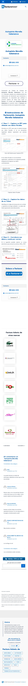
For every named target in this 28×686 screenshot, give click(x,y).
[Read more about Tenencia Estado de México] (9, 358)
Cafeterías (7, 656)
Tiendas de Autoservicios (12, 671)
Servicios (7, 665)
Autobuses (18, 653)
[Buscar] (23, 565)
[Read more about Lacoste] (9, 344)
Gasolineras (18, 659)
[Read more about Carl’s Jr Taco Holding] (9, 372)
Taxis (15, 665)
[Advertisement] (14, 21)
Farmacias (7, 659)
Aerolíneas (7, 653)
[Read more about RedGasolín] (9, 386)
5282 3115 (15, 62)
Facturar (13, 83)
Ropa (18, 662)
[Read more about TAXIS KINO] (9, 400)
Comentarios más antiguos (10, 464)
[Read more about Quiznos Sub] (9, 432)
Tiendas (6, 668)
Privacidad (17, 682)
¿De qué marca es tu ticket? (14, 562)
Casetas (17, 656)
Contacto (13, 76)
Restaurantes (8, 662)
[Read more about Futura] (9, 414)
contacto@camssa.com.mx (11, 65)
